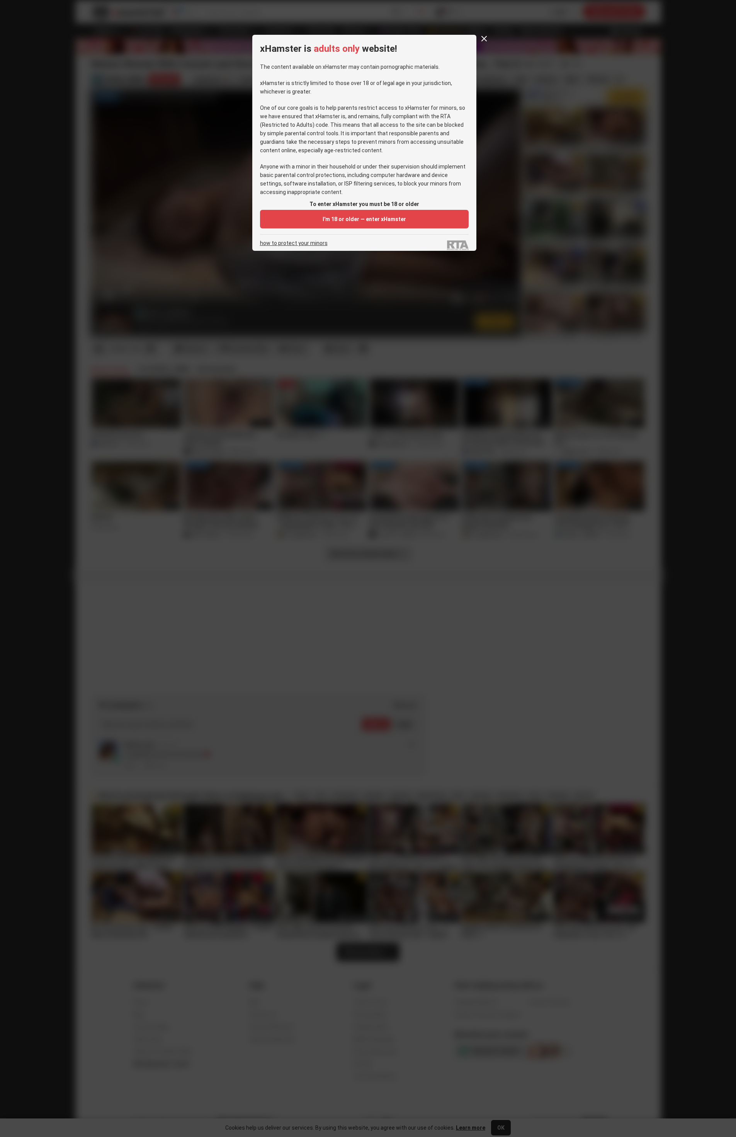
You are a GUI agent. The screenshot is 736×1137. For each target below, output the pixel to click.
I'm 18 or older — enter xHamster (364, 219)
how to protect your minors (294, 243)
